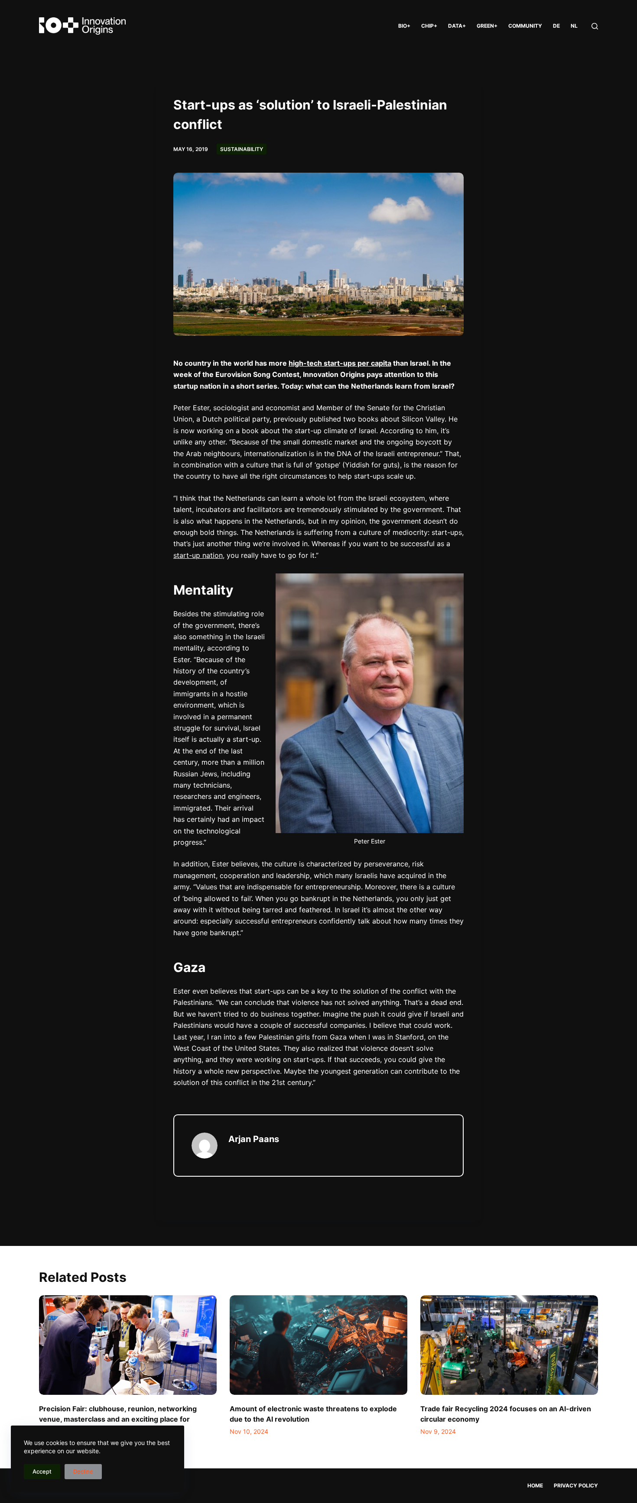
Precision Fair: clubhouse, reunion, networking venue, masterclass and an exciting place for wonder (118, 1419)
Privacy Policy (576, 1485)
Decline (83, 1471)
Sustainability (241, 149)
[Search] (595, 26)
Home (535, 1485)
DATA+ (457, 26)
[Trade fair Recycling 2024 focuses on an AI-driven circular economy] (509, 1345)
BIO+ (404, 26)
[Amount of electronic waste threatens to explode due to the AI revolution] (318, 1345)
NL (574, 26)
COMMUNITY (525, 26)
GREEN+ (487, 26)
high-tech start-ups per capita (340, 363)
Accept (42, 1471)
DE (556, 26)
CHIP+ (429, 26)
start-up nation (198, 555)
